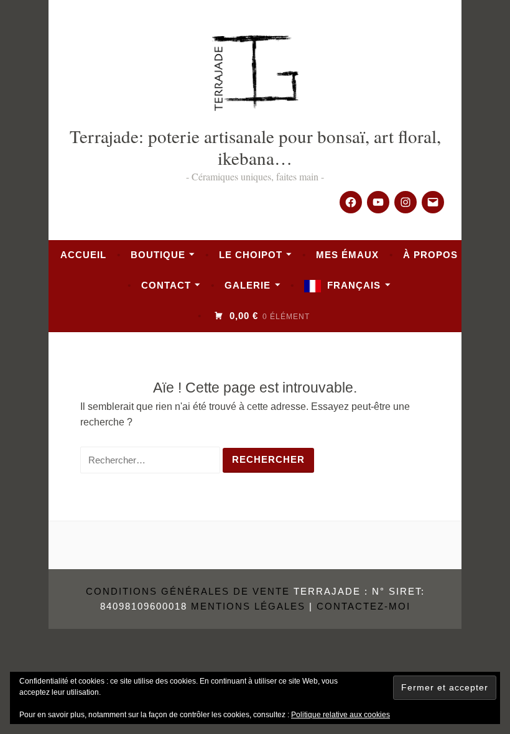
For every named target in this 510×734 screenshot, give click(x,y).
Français (354, 285)
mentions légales (248, 606)
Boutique (158, 254)
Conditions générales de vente (188, 591)
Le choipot (250, 254)
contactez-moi (363, 606)
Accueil (83, 254)
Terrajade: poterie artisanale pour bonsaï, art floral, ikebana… (255, 147)
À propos (430, 254)
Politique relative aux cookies (340, 714)
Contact (166, 285)
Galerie (248, 285)
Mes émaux (347, 254)
